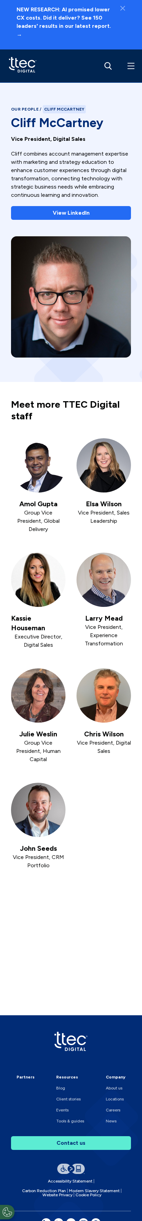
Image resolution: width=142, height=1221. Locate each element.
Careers (113, 1110)
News (111, 1121)
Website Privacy (57, 1195)
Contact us (71, 1143)
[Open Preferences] (7, 1212)
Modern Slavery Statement (94, 1191)
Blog (60, 1088)
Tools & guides (70, 1121)
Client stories (68, 1099)
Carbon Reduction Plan (44, 1191)
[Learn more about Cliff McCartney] (21, 66)
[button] (129, 66)
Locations (115, 1099)
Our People (25, 109)
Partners (25, 1077)
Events (62, 1110)
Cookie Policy (88, 1195)
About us (114, 1088)
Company (115, 1077)
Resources (67, 1077)
